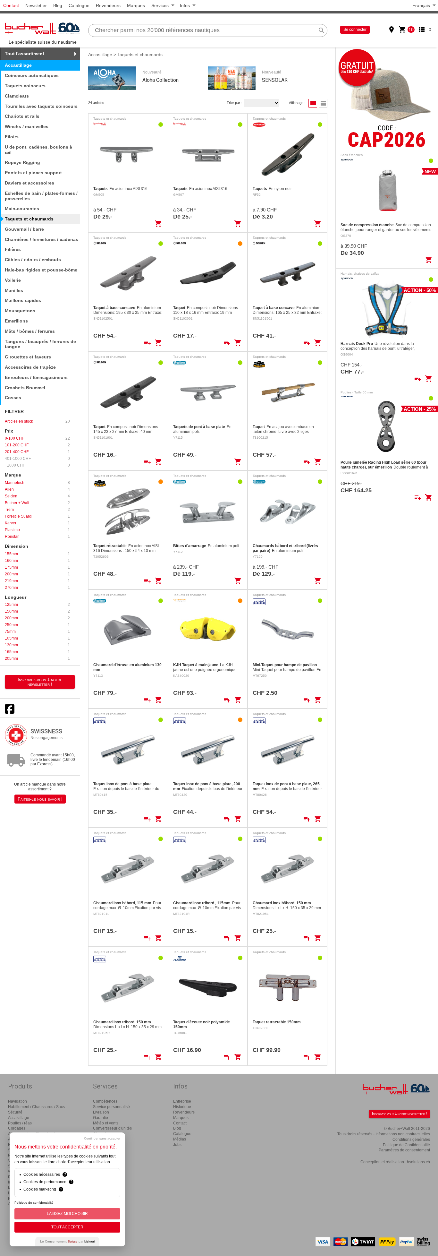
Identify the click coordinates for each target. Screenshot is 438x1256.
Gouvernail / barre (24, 229)
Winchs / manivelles (26, 126)
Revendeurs (108, 5)
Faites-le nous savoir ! (40, 799)
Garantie (100, 1117)
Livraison (101, 1112)
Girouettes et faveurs (28, 356)
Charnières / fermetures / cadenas (41, 239)
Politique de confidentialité (34, 1202)
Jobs (177, 1144)
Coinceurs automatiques (32, 75)
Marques (136, 5)
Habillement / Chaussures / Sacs (36, 1107)
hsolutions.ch (418, 1162)
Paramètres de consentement (404, 1150)
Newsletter (36, 5)
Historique (182, 1107)
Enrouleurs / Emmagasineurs (36, 377)
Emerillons (16, 320)
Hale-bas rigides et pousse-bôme (41, 269)
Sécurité (15, 1112)
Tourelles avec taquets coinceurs (41, 106)
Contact (11, 5)
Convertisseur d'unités (112, 1128)
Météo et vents (105, 1123)
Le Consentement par (67, 1241)
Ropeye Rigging (22, 162)
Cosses (13, 397)
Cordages (16, 1128)
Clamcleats (17, 96)
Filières (13, 249)
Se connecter (354, 29)
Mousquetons (20, 310)
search (321, 30)
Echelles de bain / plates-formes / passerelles (41, 196)
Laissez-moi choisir (67, 1213)
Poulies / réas (20, 1123)
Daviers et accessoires (29, 182)
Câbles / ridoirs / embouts (33, 259)
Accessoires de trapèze (30, 367)
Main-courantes (22, 208)
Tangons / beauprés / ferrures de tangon (40, 344)
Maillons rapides (23, 300)
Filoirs (12, 136)
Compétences (105, 1101)
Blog (57, 5)
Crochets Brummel (25, 387)
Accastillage (100, 54)
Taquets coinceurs (25, 85)
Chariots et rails (22, 116)
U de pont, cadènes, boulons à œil (38, 149)
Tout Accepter (67, 1227)
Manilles (14, 290)
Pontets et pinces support (33, 172)
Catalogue (79, 5)
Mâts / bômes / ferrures (30, 331)
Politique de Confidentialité (406, 1145)
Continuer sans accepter (102, 1138)
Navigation (17, 1101)
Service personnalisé (111, 1107)
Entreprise (182, 1101)
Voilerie (13, 280)
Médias (179, 1139)
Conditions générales (411, 1139)
